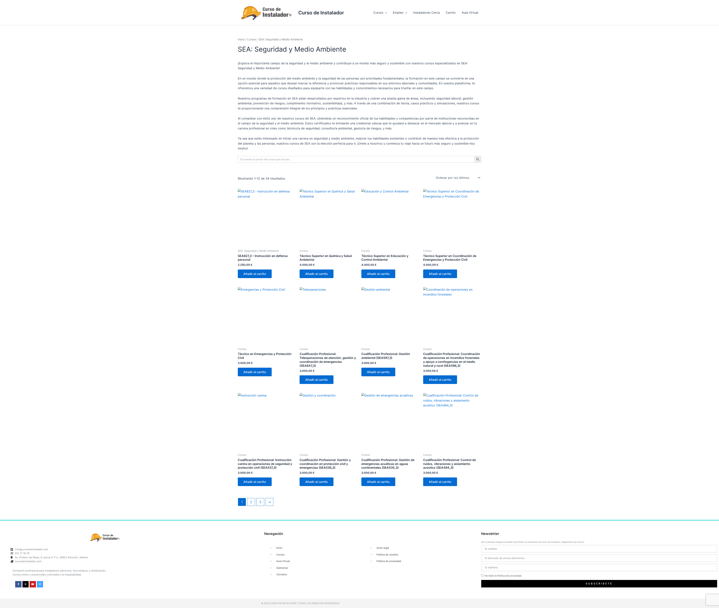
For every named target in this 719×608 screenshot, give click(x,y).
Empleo (398, 12)
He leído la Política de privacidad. (503, 575)
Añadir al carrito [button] (254, 274)
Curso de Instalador (321, 13)
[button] (385, 12)
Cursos (378, 12)
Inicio (241, 39)
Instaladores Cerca (426, 12)
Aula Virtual (470, 12)
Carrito (451, 12)
